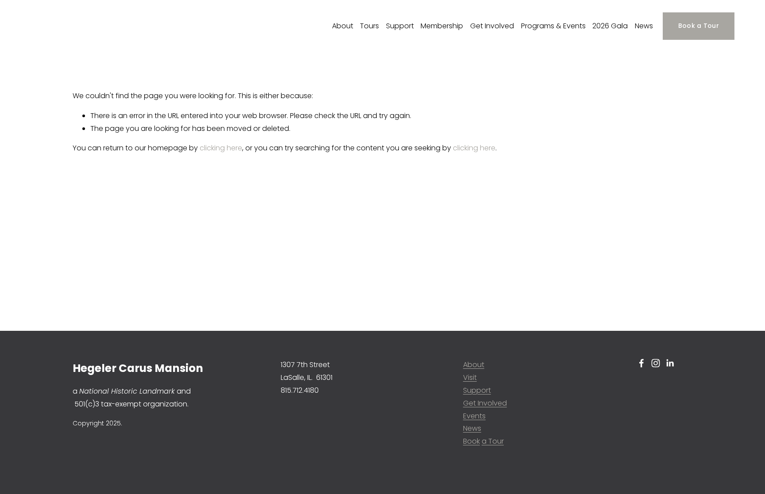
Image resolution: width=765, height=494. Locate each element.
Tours (369, 26)
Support (400, 26)
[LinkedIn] (669, 363)
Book (471, 441)
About (342, 26)
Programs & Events (553, 26)
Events (474, 416)
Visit (470, 377)
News (644, 26)
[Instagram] (655, 363)
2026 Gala (610, 26)
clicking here (221, 148)
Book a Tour (698, 25)
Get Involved (492, 26)
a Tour (493, 441)
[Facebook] (641, 363)
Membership (442, 26)
